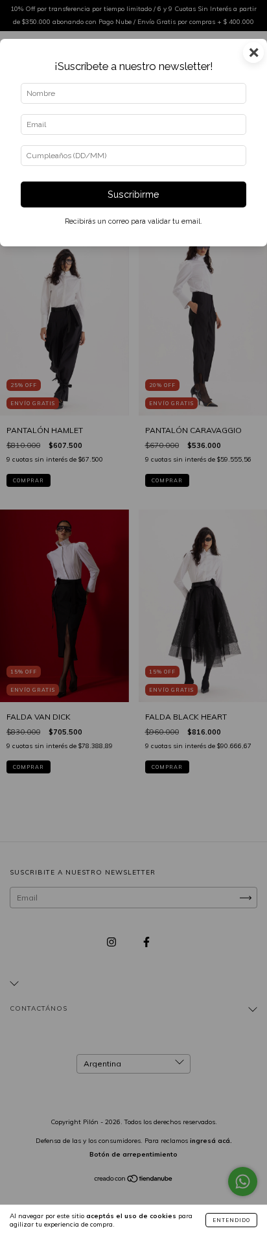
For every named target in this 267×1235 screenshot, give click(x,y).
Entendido (231, 1220)
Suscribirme (133, 194)
